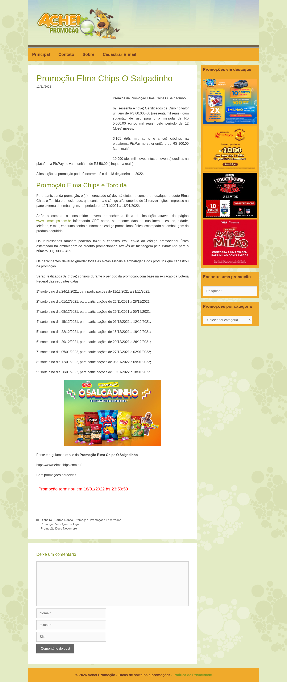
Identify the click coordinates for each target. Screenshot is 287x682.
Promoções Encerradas (105, 520)
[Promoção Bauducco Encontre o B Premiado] (230, 170)
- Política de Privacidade (191, 675)
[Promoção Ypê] (230, 123)
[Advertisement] (76, 126)
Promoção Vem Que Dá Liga (60, 524)
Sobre (88, 54)
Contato (66, 54)
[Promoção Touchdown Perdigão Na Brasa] (230, 217)
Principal (41, 54)
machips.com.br (59, 221)
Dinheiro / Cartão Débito (57, 520)
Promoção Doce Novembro (59, 528)
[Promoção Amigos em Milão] (230, 264)
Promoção (81, 520)
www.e (41, 221)
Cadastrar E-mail (119, 54)
